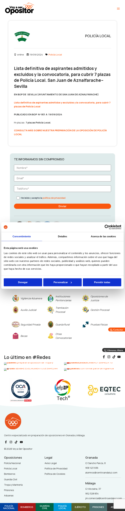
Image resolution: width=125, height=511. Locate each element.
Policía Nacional (9, 507)
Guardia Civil (45, 507)
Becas (24, 335)
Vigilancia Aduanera (31, 298)
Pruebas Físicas (99, 324)
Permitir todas (102, 282)
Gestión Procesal (99, 309)
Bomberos (27, 507)
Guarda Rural (62, 324)
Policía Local (55, 54)
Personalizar (61, 282)
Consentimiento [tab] (22, 236)
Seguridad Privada (30, 324)
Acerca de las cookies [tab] (103, 236)
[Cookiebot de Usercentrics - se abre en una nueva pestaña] (107, 227)
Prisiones (98, 507)
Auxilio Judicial (28, 309)
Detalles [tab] (62, 236)
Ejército (80, 507)
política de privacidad (54, 197)
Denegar (23, 282)
